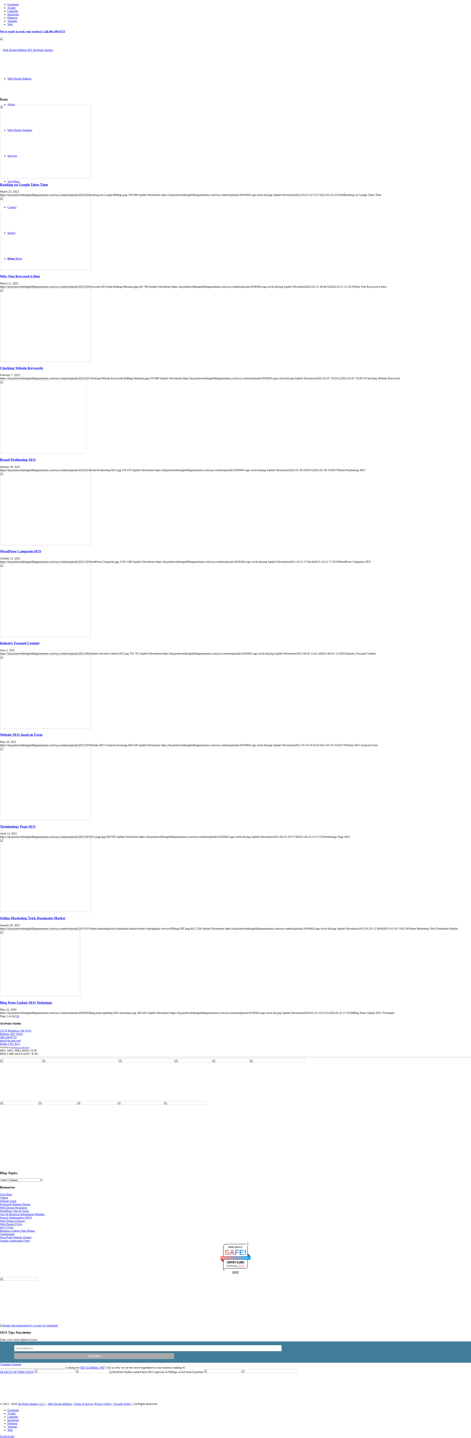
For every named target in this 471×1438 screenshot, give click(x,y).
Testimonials (7, 1234)
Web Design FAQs (11, 1224)
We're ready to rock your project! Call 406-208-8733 (32, 31)
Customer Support (10, 1364)
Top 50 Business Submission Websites (22, 1214)
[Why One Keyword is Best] (45, 269)
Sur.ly (241, 1265)
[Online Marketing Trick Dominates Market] (45, 911)
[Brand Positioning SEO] (43, 452)
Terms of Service (84, 1404)
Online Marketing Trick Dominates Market (32, 918)
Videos (4, 1197)
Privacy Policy (103, 1404)
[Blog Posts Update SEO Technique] (40, 995)
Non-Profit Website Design (15, 1237)
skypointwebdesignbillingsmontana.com (235, 1258)
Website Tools (8, 1201)
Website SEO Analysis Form (21, 735)
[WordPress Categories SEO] (45, 544)
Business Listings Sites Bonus (17, 1230)
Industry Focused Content (19, 643)
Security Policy (123, 1404)
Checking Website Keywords (21, 368)
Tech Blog (6, 1194)
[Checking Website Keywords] (45, 360)
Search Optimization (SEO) (16, 1217)
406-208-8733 (8, 1037)
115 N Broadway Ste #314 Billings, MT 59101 (15, 1032)
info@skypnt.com (10, 1040)
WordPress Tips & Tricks (14, 1211)
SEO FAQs (6, 1227)
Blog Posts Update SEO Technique (26, 1003)
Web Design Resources (13, 1207)
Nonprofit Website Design (15, 1204)
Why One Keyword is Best (20, 276)
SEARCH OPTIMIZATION (17, 1372)
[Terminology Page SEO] (45, 819)
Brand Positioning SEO (18, 460)
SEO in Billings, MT (92, 1367)
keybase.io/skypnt (20, 1047)
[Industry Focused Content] (45, 635)
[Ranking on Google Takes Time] (45, 177)
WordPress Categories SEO (20, 551)
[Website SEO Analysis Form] (45, 727)
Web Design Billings (60, 1404)
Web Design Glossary (12, 1220)
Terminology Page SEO (18, 826)
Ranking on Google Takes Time (24, 185)
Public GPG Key (10, 1043)
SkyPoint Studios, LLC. (32, 1404)
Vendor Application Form (15, 1240)
